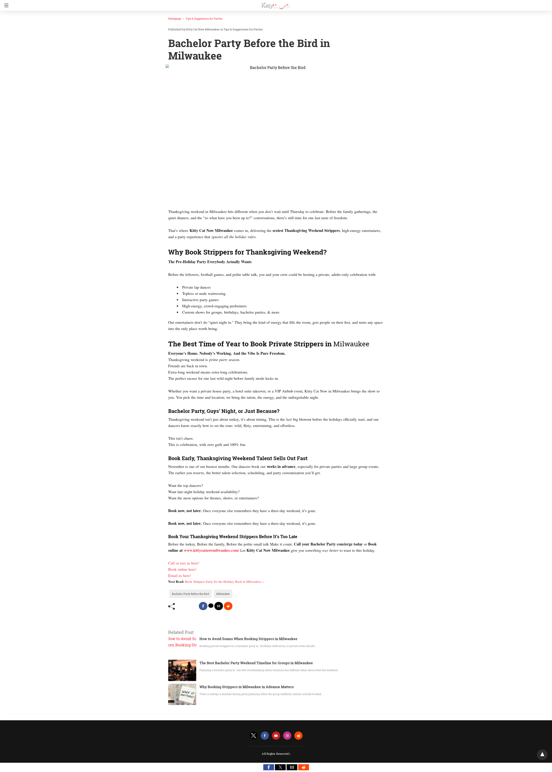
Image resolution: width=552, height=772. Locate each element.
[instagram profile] (287, 735)
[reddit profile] (298, 735)
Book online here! (182, 569)
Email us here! (179, 575)
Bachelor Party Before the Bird (190, 593)
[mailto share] (218, 606)
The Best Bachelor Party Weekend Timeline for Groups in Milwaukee (256, 663)
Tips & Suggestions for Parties (204, 18)
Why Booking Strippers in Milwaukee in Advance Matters (246, 686)
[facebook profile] (265, 735)
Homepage (174, 18)
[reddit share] (228, 606)
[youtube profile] (276, 735)
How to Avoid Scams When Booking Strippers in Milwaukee (248, 638)
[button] (268, 767)
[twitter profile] (253, 735)
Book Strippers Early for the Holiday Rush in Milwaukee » (224, 581)
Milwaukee (223, 593)
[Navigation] (5, 5)
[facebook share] (203, 606)
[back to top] (542, 754)
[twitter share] (210, 605)
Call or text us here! (183, 563)
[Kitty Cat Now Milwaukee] (276, 4)
